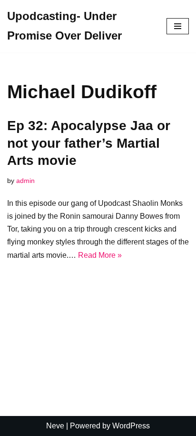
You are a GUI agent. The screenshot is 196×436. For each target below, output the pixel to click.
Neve (55, 426)
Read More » (100, 255)
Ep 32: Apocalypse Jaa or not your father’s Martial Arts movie (88, 143)
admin (25, 180)
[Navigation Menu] (178, 26)
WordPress (131, 426)
